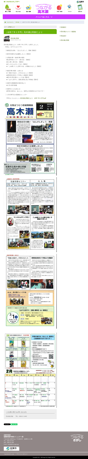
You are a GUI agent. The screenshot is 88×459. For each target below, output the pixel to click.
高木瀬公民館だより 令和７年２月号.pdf (33, 98)
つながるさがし (10, 22)
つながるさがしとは (9, 454)
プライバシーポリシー (22, 454)
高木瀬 (17, 22)
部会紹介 (63, 36)
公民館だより (11, 27)
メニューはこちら (42, 16)
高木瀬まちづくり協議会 (68, 31)
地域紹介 (63, 27)
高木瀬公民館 (15, 38)
